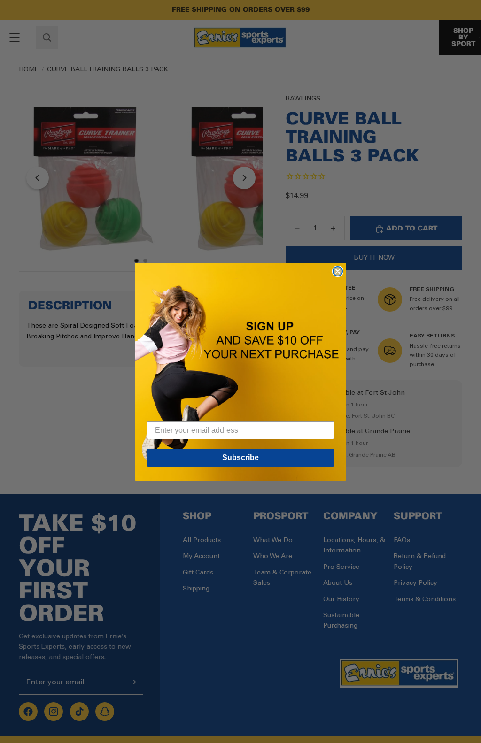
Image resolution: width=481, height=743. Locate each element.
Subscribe (240, 457)
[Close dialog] (337, 271)
